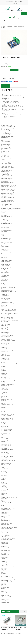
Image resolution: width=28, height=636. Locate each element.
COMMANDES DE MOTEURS (13, 77)
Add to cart (14, 70)
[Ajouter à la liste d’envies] (2, 73)
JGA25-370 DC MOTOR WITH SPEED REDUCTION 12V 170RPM (7, 627)
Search (24, 14)
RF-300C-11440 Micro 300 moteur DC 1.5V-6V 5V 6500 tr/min (20, 627)
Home (2, 24)
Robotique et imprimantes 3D (11, 24)
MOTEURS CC (9, 26)
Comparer (20, 70)
